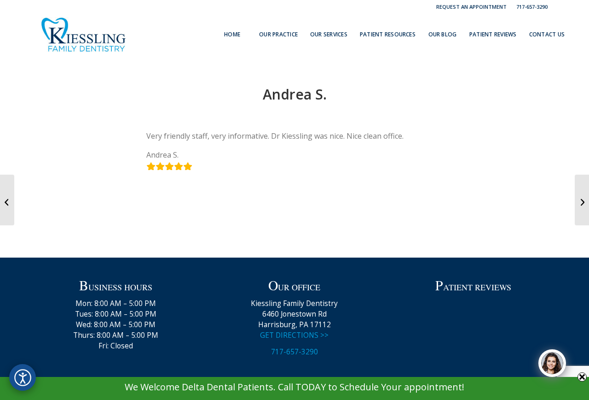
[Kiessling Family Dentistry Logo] (83, 34)
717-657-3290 (532, 6)
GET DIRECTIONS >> (294, 335)
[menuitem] (472, 7)
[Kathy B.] (7, 200)
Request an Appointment (471, 6)
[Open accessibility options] (22, 377)
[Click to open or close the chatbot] (552, 363)
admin (327, 113)
